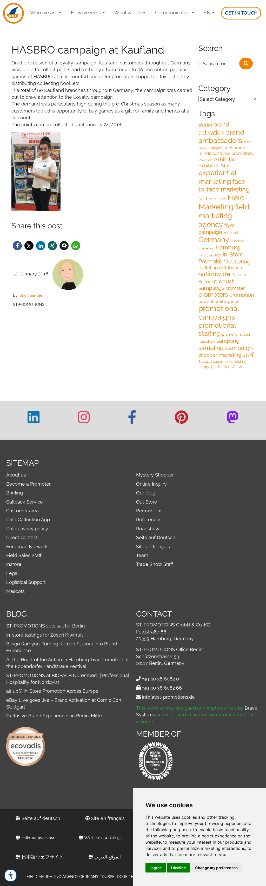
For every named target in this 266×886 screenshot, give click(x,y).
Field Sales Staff (23, 555)
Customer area (22, 510)
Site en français (153, 546)
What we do (128, 12)
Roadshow (147, 528)
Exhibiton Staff (214, 165)
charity (202, 148)
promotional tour (236, 334)
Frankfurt (230, 232)
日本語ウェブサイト (42, 856)
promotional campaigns (218, 312)
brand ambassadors (221, 136)
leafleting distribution (220, 267)
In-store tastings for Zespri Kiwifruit (44, 635)
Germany (213, 239)
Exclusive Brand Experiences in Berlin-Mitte (54, 715)
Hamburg (228, 247)
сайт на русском (37, 837)
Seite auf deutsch (40, 818)
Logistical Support (26, 582)
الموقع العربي (107, 856)
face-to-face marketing (224, 185)
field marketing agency (223, 215)
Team (142, 555)
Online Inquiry (151, 484)
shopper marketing (219, 355)
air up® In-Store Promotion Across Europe (52, 691)
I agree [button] (156, 867)
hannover (206, 255)
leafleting (238, 261)
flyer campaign (216, 228)
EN (207, 12)
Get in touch (241, 13)
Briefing (14, 492)
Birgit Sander (30, 295)
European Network (27, 546)
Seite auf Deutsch (155, 537)
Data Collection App (28, 519)
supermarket (223, 361)
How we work (86, 12)
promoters (213, 294)
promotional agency (218, 301)
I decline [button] (178, 867)
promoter (235, 288)
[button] (17, 245)
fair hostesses (212, 198)
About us (16, 475)
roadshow (206, 341)
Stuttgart (205, 361)
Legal (12, 573)
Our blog (145, 492)
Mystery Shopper (155, 475)
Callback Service (24, 502)
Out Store (146, 502)
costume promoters (232, 153)
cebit (246, 141)
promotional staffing (217, 329)
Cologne (215, 148)
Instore (13, 564)
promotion (241, 295)
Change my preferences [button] (216, 867)
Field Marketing (221, 202)
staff (248, 354)
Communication (172, 12)
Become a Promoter (28, 484)
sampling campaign (225, 347)
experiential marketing (217, 176)
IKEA (218, 255)
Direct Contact (22, 537)
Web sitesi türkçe (102, 837)
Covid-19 (205, 160)
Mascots (15, 591)
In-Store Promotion (220, 258)
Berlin (205, 125)
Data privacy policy (27, 528)
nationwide (214, 274)
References (149, 519)
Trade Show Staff (154, 564)
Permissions (149, 510)
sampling (228, 341)
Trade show (229, 366)
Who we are (43, 12)
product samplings (216, 284)
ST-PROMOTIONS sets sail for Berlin (45, 626)
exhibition (226, 159)
